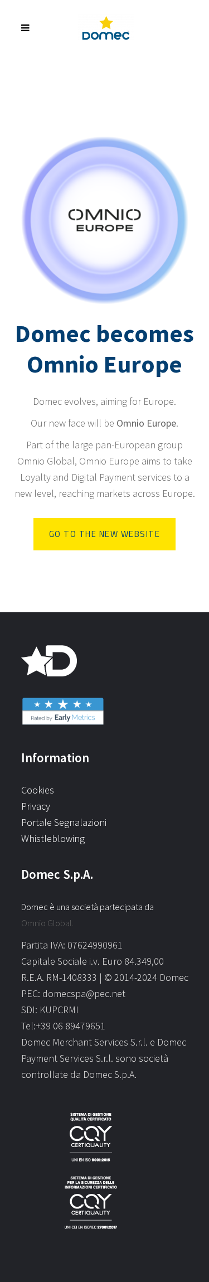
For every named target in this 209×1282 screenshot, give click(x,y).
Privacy (35, 806)
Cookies (37, 789)
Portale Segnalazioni (63, 822)
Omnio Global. (47, 922)
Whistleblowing (53, 838)
